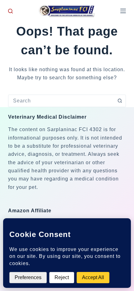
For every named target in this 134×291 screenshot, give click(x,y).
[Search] (10, 11)
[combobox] (61, 101)
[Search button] (120, 101)
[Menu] (123, 11)
